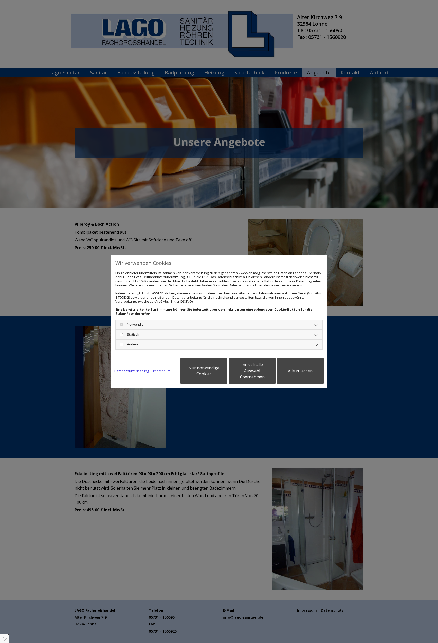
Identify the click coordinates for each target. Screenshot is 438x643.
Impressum (161, 371)
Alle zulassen (300, 371)
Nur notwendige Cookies (204, 371)
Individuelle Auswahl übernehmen (252, 371)
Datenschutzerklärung (131, 371)
